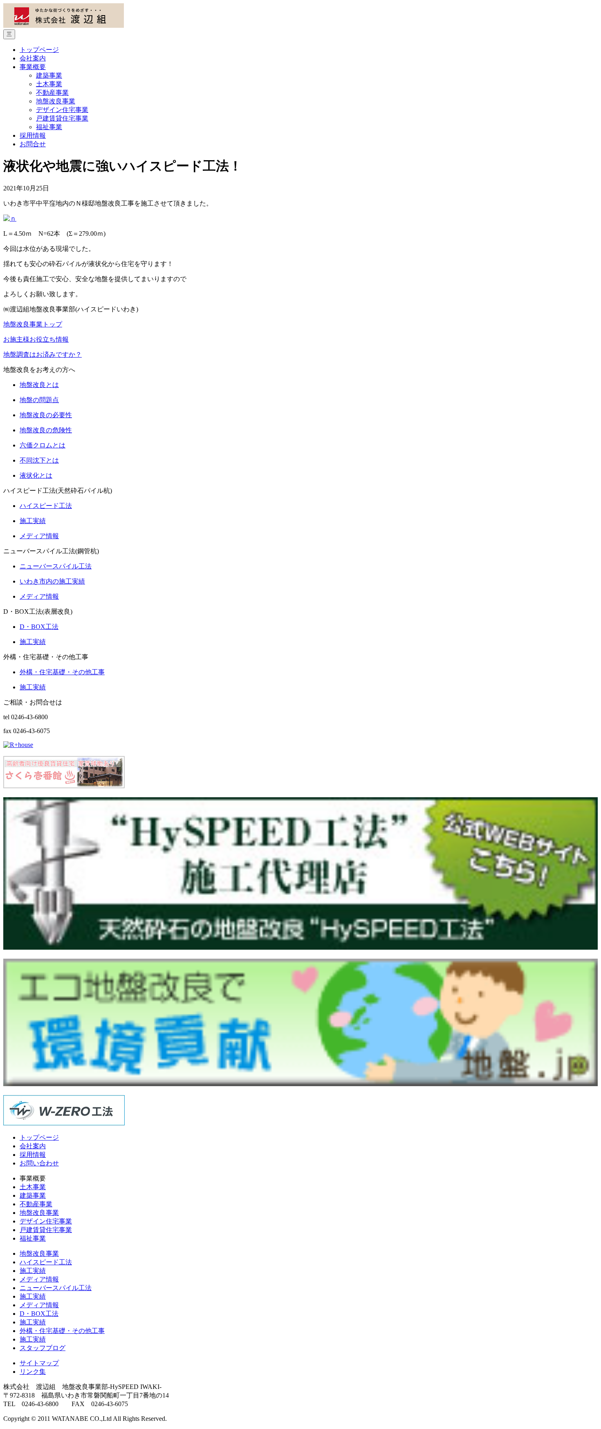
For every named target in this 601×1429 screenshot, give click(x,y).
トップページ (39, 49)
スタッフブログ (42, 1347)
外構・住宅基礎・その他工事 (62, 1330)
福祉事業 (49, 126)
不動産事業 (52, 92)
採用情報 (33, 135)
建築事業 (49, 75)
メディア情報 (39, 1279)
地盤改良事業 (55, 101)
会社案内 (33, 58)
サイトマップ (39, 1363)
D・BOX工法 (39, 1313)
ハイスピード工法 (46, 1262)
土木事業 (49, 84)
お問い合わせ (39, 1163)
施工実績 (33, 1270)
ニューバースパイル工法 (56, 1287)
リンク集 (33, 1371)
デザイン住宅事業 (62, 109)
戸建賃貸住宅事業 (62, 118)
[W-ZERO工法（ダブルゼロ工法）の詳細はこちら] (64, 1123)
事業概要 (33, 66)
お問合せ (33, 144)
